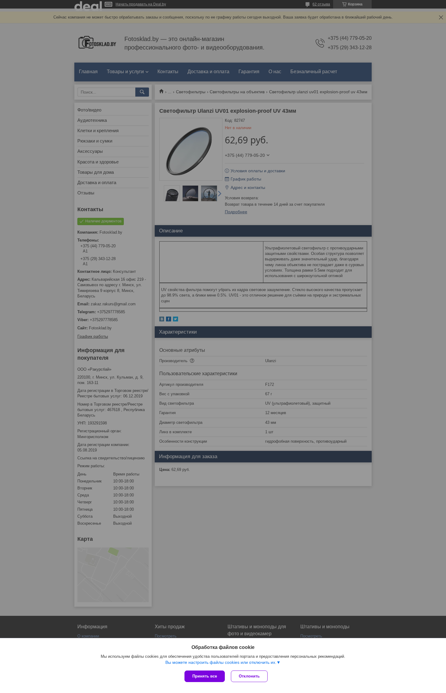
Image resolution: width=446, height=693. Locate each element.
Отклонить (249, 676)
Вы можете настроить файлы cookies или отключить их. (220, 662)
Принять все (204, 676)
